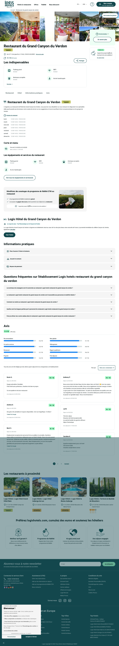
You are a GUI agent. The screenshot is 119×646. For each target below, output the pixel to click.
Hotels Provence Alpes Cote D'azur (42, 622)
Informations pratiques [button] (34, 93)
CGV (89, 587)
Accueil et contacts (15, 259)
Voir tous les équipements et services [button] (19, 178)
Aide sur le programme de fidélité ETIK (43, 584)
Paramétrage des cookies (95, 584)
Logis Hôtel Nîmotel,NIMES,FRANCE (100, 627)
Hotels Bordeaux (66, 633)
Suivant (65, 464)
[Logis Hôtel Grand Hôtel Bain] (17, 487)
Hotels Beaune (65, 627)
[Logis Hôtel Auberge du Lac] (45, 487)
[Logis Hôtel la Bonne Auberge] (74, 487)
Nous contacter (36, 587)
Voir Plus (9, 84)
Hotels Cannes (65, 630)
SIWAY (75, 644)
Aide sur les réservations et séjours (42, 581)
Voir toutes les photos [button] (109, 15)
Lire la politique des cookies (10, 630)
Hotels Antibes (65, 625)
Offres (36, 5)
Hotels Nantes (65, 619)
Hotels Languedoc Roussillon (41, 633)
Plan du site (91, 590)
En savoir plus (102, 40)
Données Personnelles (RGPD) (97, 581)
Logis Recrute (64, 593)
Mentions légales (93, 578)
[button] (3, 643)
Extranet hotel (64, 581)
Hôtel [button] (20, 93)
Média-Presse (64, 595)
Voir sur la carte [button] (40, 54)
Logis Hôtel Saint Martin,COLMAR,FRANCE (102, 630)
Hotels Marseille (65, 622)
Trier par (93, 368)
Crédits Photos (92, 593)
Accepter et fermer (31, 637)
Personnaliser (11, 637)
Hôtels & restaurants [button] (24, 5)
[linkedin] (69, 600)
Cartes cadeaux (64, 587)
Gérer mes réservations (38, 578)
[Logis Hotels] (9, 4)
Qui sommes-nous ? (66, 578)
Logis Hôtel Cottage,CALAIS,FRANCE (100, 632)
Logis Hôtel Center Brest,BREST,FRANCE (101, 624)
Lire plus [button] (12, 229)
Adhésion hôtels (64, 584)
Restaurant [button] (10, 93)
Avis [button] (48, 93)
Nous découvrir (54, 5)
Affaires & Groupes (65, 590)
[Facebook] (60, 600)
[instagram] (65, 600)
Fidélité (43, 5)
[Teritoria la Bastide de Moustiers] (102, 487)
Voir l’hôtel (9, 235)
